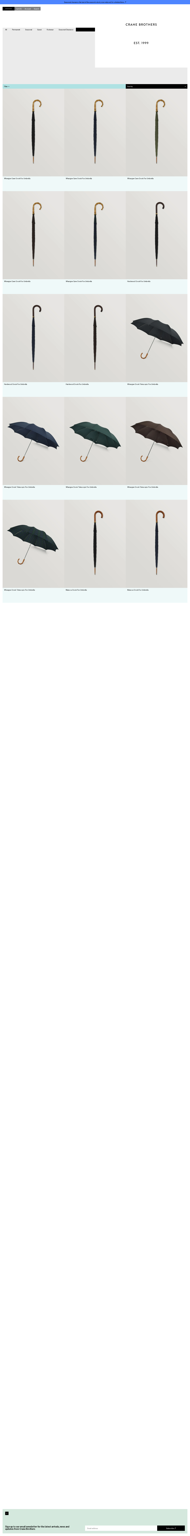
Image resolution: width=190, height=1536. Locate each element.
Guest (39, 29)
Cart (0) (19, 9)
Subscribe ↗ (171, 1528)
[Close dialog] (7, 1513)
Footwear (50, 29)
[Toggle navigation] (8, 8)
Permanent (16, 29)
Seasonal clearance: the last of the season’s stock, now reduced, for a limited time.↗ (95, 2)
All (6, 29)
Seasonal (28, 29)
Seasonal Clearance (66, 29)
